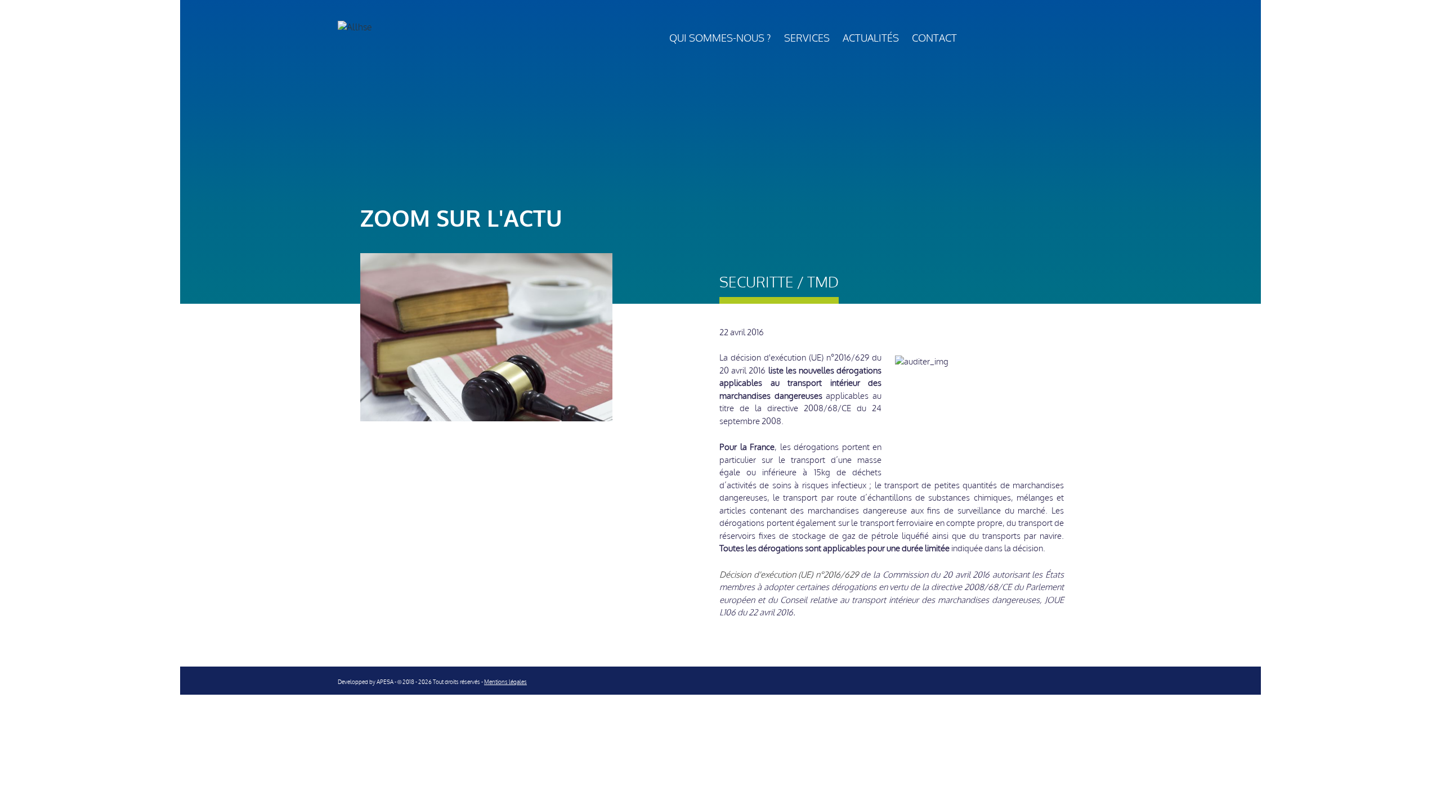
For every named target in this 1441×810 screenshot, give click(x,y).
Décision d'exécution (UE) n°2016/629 (788, 574)
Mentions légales (505, 682)
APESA (385, 682)
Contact (934, 38)
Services (807, 38)
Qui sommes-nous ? (720, 38)
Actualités (871, 38)
